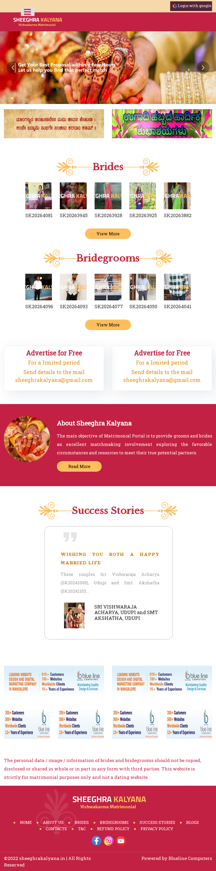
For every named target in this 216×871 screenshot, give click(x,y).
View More (108, 233)
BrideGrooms (114, 822)
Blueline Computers (190, 858)
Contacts (56, 828)
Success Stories (157, 822)
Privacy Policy (156, 828)
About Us (53, 822)
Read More (79, 466)
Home (26, 822)
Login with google (194, 5)
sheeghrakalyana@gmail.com (54, 379)
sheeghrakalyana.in (42, 858)
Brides (82, 822)
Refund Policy (113, 828)
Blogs (192, 822)
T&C (82, 828)
